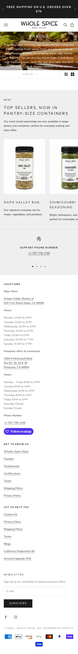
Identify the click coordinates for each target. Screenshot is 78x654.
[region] (39, 248)
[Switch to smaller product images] (72, 74)
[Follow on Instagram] (15, 617)
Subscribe (18, 603)
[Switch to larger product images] (66, 74)
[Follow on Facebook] (6, 617)
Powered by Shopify (58, 628)
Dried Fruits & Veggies (29, 66)
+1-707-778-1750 (39, 253)
